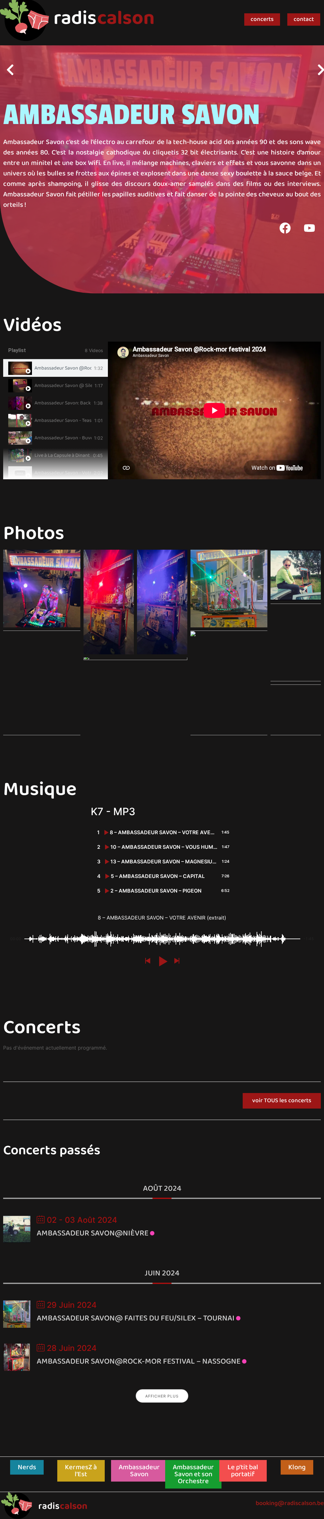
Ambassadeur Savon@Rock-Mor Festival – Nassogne (138, 1361)
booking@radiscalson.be (290, 1503)
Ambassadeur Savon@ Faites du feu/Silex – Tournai (135, 1318)
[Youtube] (309, 228)
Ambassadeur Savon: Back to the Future (62, 403)
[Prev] (85, 69)
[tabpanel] (214, 410)
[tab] (55, 368)
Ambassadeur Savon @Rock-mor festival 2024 (62, 368)
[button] (41, 588)
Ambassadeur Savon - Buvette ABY (62, 438)
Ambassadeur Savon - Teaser (63, 420)
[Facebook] (285, 228)
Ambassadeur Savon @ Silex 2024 (63, 386)
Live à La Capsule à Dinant (62, 455)
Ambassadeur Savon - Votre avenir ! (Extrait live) (62, 473)
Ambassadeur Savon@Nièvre (92, 1233)
